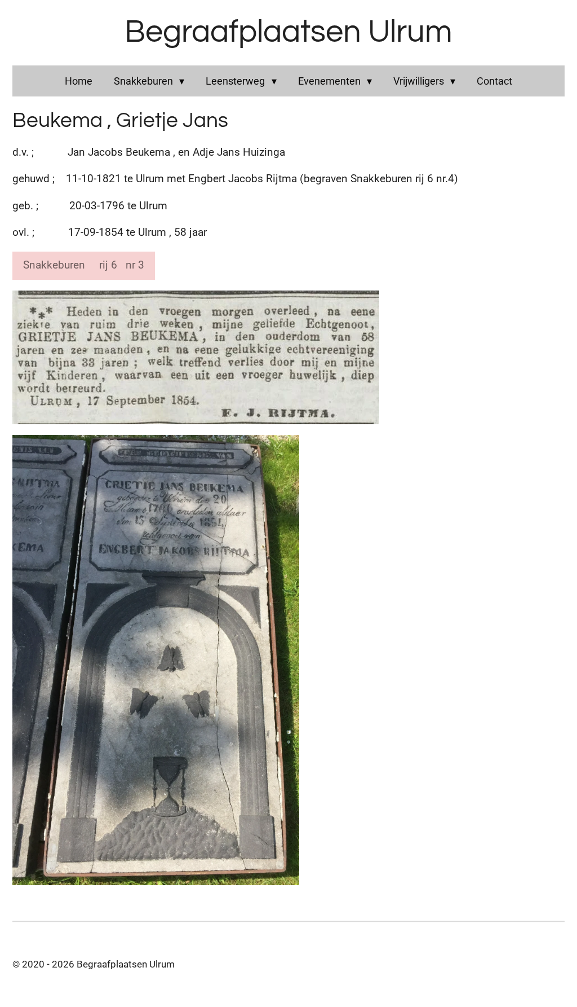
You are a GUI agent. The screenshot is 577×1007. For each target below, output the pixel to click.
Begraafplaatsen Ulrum (288, 32)
